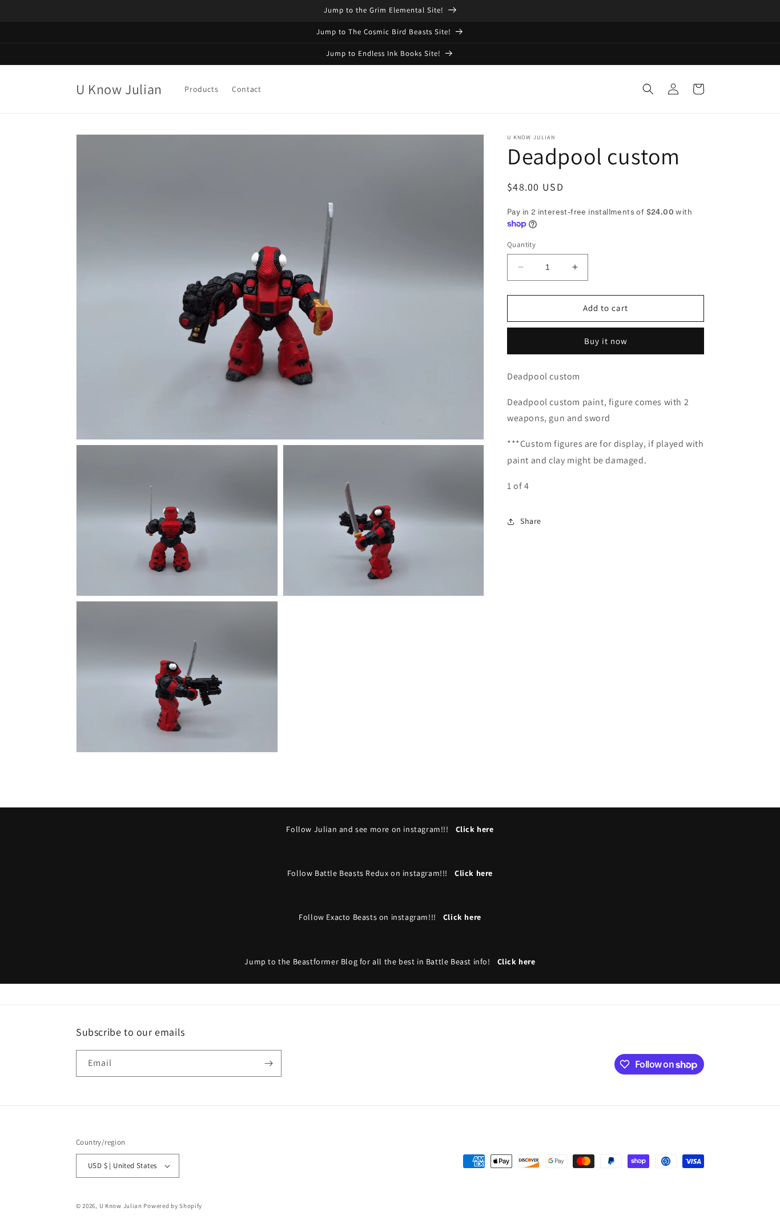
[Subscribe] (268, 1063)
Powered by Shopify (172, 1206)
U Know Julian (120, 1206)
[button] (648, 89)
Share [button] (530, 521)
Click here (475, 829)
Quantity (521, 244)
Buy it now (606, 341)
